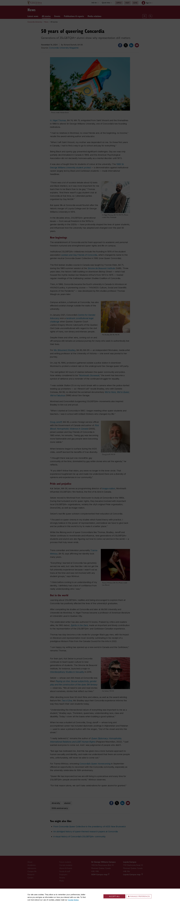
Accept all (114, 896)
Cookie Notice (73, 900)
